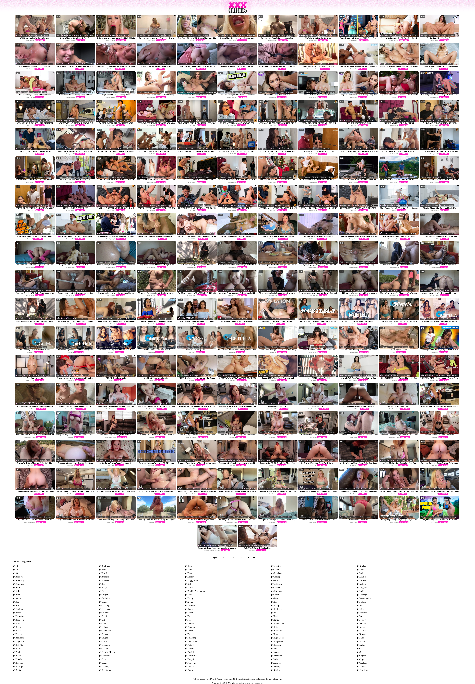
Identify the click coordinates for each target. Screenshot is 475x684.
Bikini (324, 63)
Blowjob (40, 35)
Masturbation (365, 598)
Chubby (104, 612)
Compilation (238, 92)
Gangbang (278, 573)
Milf (51, 63)
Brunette (169, 92)
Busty (407, 92)
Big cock (25, 35)
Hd (294, 35)
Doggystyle (89, 120)
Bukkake (410, 262)
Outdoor (363, 663)
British (91, 35)
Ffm (48, 120)
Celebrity (86, 375)
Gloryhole (277, 591)
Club (103, 623)
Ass (19, 35)
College (373, 262)
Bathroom (19, 620)
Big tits (33, 35)
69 (16, 573)
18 (382, 35)
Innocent (277, 652)
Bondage (149, 120)
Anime (18, 591)
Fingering (369, 35)
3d (16, 569)
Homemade (278, 623)
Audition (19, 609)
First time (192, 641)
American (19, 584)
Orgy (361, 659)
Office (362, 648)
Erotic (190, 602)
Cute (169, 318)
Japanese (277, 663)
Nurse (362, 641)
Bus (402, 92)
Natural (362, 630)
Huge (275, 634)
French (129, 290)
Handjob (122, 318)
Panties (362, 666)
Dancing (47, 375)
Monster (363, 623)
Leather (362, 577)
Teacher (130, 375)
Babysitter (20, 616)
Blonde (84, 35)
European (191, 605)
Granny (403, 375)
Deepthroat (251, 35)
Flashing (191, 648)
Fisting (190, 645)
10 (248, 557)
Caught (202, 148)
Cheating (274, 92)
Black (77, 35)
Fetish (365, 290)
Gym (275, 598)
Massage (363, 594)
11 (254, 557)
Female (288, 35)
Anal (59, 35)
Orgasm (362, 655)
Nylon (362, 645)
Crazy (274, 432)
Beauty (65, 92)
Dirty (42, 120)
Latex (361, 569)
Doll (81, 262)
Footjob (190, 659)
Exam (190, 609)
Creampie (364, 63)
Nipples (362, 634)
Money (362, 620)
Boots (18, 670)
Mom (361, 616)
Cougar (162, 35)
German (277, 580)
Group (276, 594)
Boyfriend (276, 120)
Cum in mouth (165, 290)
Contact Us (258, 683)
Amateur (424, 35)
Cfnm (443, 205)
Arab (437, 233)
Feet (208, 347)
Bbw (306, 233)
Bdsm (312, 233)
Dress (333, 375)
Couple (452, 35)
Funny (43, 460)
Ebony (190, 598)
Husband (210, 432)
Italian (276, 659)
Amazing (19, 580)
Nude (361, 637)
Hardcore (250, 205)
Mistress (363, 612)
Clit (164, 120)
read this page (260, 679)
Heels (275, 616)
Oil (360, 652)
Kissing (276, 670)
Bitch (17, 652)
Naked (362, 627)
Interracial (278, 655)
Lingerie (363, 587)
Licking (362, 584)
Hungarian (278, 641)
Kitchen (362, 566)
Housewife (278, 630)
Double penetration (196, 591)
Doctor (128, 120)
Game (276, 569)
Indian (276, 648)
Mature (45, 63)
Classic (409, 403)
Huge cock (278, 637)
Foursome (191, 663)
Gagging (277, 566)
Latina (362, 573)
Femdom (191, 627)
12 (260, 557)
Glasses (276, 587)
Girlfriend (44, 148)
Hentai (276, 620)
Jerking (276, 666)
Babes (18, 612)
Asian (181, 92)
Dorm (190, 587)
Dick (46, 35)
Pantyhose (363, 670)
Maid (253, 488)
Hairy (275, 602)
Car (39, 233)
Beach (19, 63)
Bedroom (19, 637)
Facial (334, 35)
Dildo (127, 35)
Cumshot (87, 92)
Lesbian (362, 580)
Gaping (276, 577)
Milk (361, 609)
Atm (392, 35)
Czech (322, 35)
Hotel (169, 403)
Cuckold (88, 233)
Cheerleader (411, 233)
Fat (188, 616)
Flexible (191, 652)
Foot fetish (192, 655)
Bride (103, 569)
